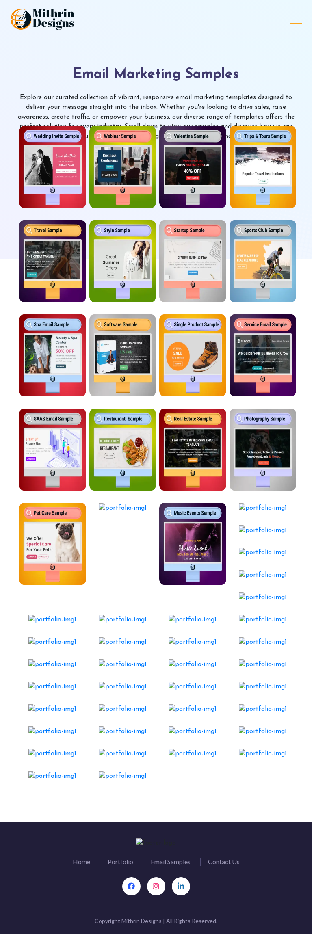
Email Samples (171, 861)
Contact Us (224, 861)
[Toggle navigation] (296, 17)
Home (81, 861)
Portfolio (120, 861)
